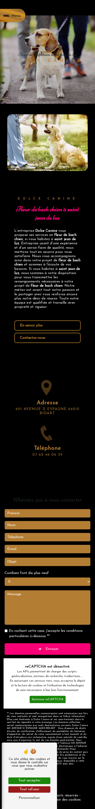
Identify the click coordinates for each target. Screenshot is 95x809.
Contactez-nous (32, 338)
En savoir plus (31, 325)
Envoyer (52, 649)
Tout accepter (29, 780)
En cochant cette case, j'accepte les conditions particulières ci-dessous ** (46, 633)
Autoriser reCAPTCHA (47, 699)
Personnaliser (29, 798)
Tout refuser (29, 789)
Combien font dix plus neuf (27, 573)
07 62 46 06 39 (47, 455)
